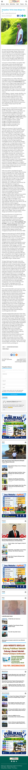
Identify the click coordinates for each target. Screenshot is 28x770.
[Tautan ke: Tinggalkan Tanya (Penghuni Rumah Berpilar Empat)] (4, 627)
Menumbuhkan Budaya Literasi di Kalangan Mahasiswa (17, 466)
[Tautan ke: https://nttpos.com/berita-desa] (25, 672)
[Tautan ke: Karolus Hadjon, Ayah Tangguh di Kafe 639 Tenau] (4, 545)
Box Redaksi (14, 768)
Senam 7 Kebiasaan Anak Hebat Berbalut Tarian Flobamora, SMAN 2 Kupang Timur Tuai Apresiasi (16, 723)
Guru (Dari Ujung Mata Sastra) (7, 359)
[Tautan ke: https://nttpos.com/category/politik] (25, 592)
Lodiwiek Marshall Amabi (12, 346)
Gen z (4, 346)
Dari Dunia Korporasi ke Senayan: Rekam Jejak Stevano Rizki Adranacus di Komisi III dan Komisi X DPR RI (13, 540)
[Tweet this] (20, 16)
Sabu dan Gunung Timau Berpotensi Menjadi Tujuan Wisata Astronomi (13, 461)
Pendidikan (10, 16)
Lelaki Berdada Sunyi (7, 616)
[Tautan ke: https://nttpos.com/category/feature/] (25, 521)
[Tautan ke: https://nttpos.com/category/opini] (25, 442)
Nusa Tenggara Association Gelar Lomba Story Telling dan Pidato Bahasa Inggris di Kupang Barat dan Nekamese (17, 703)
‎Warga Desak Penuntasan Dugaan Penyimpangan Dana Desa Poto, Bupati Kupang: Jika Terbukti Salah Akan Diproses (13, 682)
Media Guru (4, 16)
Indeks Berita (3, 766)
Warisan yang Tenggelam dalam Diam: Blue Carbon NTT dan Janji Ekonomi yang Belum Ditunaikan (17, 486)
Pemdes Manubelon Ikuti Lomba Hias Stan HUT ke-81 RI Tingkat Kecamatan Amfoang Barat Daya (17, 675)
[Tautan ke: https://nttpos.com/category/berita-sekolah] (25, 693)
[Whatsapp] (25, 16)
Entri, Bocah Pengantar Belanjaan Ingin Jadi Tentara (16, 557)
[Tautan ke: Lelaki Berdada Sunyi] (14, 607)
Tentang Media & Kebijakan (6, 768)
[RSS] (16, 355)
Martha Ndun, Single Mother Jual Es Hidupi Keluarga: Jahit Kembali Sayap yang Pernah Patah (17, 550)
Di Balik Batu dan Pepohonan (14, 618)
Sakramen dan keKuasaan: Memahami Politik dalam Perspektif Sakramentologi (16, 479)
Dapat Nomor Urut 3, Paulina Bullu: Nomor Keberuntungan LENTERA (20, 360)
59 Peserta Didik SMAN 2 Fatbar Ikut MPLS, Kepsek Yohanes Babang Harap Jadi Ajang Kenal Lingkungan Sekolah (17, 710)
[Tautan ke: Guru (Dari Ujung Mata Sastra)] (4, 634)
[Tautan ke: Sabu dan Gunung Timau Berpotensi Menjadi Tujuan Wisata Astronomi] (14, 452)
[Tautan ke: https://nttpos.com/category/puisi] (25, 598)
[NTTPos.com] (14, 1)
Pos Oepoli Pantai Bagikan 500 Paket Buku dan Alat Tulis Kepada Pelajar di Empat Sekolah (17, 697)
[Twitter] (14, 355)
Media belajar (6, 348)
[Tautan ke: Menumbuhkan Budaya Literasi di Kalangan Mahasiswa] (4, 468)
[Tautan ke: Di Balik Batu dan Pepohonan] (4, 621)
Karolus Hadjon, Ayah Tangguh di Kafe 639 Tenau (17, 544)
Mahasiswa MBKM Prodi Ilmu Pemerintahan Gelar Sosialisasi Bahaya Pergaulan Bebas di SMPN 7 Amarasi (16, 716)
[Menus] (2, 1)
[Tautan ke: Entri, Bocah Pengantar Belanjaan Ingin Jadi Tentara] (4, 558)
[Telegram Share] (22, 16)
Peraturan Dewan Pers (11, 766)
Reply (4, 409)
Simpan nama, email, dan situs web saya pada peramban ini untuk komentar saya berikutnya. (12, 391)
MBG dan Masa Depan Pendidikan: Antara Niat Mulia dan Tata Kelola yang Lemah (16, 473)
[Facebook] (11, 355)
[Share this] (18, 16)
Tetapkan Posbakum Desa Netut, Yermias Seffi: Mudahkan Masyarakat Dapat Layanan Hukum (17, 685)
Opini (7, 16)
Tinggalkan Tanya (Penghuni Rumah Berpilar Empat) (15, 626)
